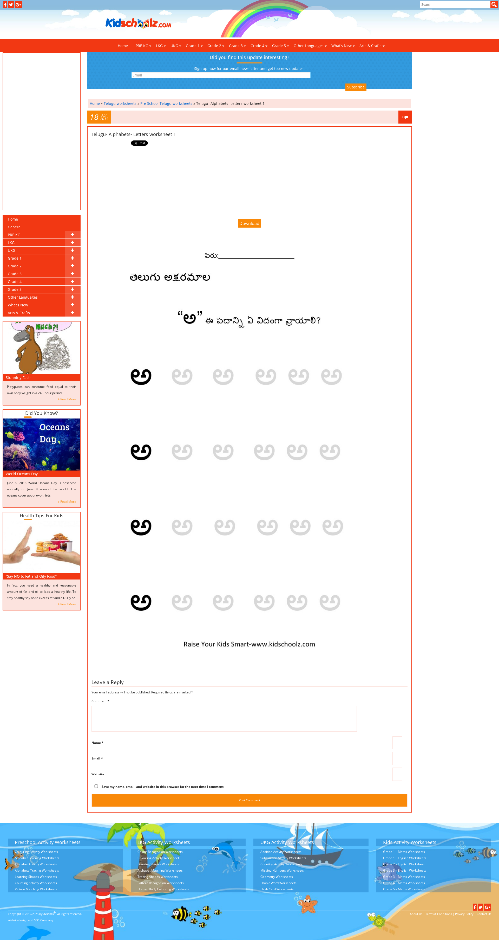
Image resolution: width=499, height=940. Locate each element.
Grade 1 (193, 45)
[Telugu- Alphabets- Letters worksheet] (249, 453)
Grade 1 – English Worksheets (404, 858)
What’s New (341, 45)
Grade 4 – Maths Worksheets (404, 883)
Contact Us (484, 914)
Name (97, 743)
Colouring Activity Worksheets (36, 851)
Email (97, 758)
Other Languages (309, 45)
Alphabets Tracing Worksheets (37, 870)
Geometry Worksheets (276, 876)
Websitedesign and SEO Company (30, 920)
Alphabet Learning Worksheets (37, 858)
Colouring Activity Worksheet (158, 858)
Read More (68, 399)
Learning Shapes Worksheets (36, 876)
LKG (159, 45)
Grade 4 (257, 45)
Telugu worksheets (120, 103)
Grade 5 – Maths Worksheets (404, 889)
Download (249, 223)
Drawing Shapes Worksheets (158, 864)
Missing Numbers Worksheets (282, 870)
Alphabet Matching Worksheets (160, 870)
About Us (416, 914)
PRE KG (142, 45)
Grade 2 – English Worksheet (404, 864)
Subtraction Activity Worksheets (283, 858)
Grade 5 (279, 45)
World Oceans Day (22, 473)
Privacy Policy (464, 914)
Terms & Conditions (438, 914)
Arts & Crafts (370, 45)
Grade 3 (236, 45)
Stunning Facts (18, 377)
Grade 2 (214, 45)
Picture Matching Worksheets (36, 889)
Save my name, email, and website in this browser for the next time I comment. (163, 786)
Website (97, 774)
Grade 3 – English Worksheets (404, 870)
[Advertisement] (270, 24)
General (15, 226)
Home (123, 45)
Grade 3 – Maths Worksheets (404, 876)
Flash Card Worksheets (277, 889)
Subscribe (356, 87)
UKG (174, 45)
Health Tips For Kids (41, 515)
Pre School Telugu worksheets (166, 103)
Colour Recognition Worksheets (160, 851)
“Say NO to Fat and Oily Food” (31, 576)
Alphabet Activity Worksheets (36, 864)
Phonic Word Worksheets (278, 883)
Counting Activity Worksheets (36, 883)
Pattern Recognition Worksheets (160, 883)
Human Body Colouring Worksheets (163, 889)
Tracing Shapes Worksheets (157, 876)
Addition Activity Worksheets (280, 851)
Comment (100, 701)
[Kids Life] (138, 24)
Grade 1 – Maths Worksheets (404, 851)
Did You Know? (41, 413)
